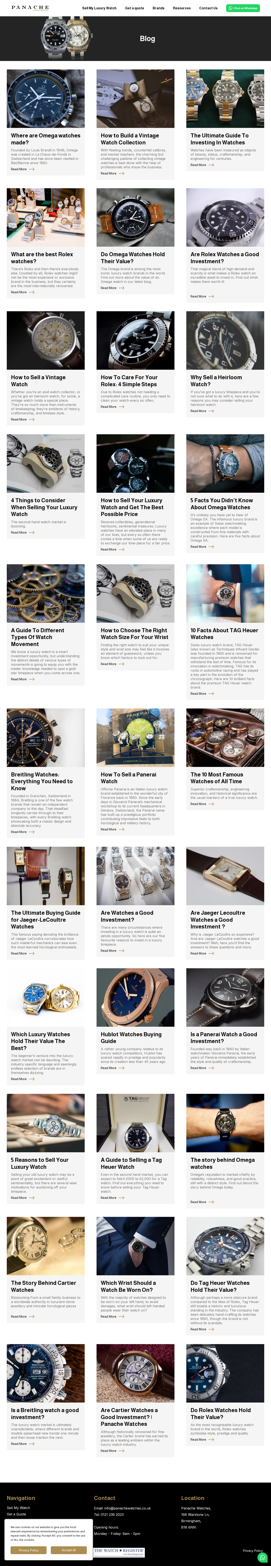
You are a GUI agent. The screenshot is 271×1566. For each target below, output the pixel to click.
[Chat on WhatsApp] (243, 8)
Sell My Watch (18, 1508)
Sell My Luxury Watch (99, 8)
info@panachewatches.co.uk (127, 1508)
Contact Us (208, 8)
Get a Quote (16, 1514)
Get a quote (134, 8)
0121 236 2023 (112, 1514)
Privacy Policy (253, 1550)
